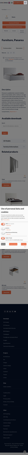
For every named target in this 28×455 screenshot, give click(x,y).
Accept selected (13, 244)
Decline (3, 244)
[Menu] (25, 2)
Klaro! (25, 246)
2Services (8, 225)
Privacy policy (6, 219)
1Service (8, 229)
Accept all (23, 244)
